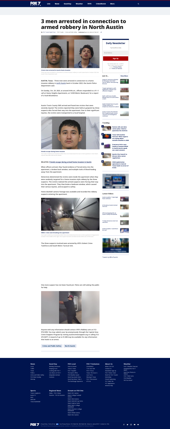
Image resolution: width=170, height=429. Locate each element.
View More (124, 76)
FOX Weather (127, 378)
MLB (31, 397)
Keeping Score (53, 368)
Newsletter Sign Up (110, 371)
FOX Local (72, 364)
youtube (134, 424)
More (112, 4)
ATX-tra (88, 381)
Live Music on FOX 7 (55, 373)
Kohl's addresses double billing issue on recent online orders (110, 97)
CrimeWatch (89, 366)
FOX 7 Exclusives (92, 364)
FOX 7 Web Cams (129, 376)
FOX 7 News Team (110, 373)
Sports (33, 391)
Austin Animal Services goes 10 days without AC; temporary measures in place (110, 105)
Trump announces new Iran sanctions (110, 221)
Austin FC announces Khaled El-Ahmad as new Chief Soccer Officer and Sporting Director (110, 81)
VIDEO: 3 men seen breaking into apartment (55, 233)
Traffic (32, 368)
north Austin (61, 83)
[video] (124, 199)
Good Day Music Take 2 (75, 379)
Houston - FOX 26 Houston (57, 395)
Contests (51, 377)
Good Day (53, 364)
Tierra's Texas (72, 368)
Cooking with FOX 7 (54, 371)
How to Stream (72, 366)
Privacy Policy (117, 67)
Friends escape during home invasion (53, 151)
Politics (32, 373)
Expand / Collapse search (138, 3)
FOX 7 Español (72, 371)
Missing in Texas (91, 377)
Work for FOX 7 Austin (111, 375)
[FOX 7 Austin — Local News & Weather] (36, 4)
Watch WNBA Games (74, 413)
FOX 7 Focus (90, 371)
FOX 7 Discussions (91, 379)
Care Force (89, 375)
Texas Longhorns (35, 393)
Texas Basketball (35, 401)
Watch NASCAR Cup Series (75, 401)
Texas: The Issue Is (91, 373)
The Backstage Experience (75, 381)
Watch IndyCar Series (74, 403)
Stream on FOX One (75, 391)
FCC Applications (110, 383)
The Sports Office (73, 373)
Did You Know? (128, 380)
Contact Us (108, 368)
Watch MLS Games (73, 415)
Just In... (105, 76)
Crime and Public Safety (71, 32)
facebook (124, 424)
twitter (127, 424)
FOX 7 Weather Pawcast (131, 366)
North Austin (70, 346)
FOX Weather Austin (73, 375)
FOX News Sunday (35, 377)
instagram (131, 424)
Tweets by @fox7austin (110, 257)
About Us (108, 364)
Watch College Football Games (74, 396)
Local (32, 366)
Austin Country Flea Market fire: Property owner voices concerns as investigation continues (110, 114)
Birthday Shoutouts (54, 366)
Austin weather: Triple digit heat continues (110, 197)
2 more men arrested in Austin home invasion (55, 70)
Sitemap (32, 379)
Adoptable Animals (54, 375)
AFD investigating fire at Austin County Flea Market (109, 213)
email (138, 424)
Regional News (55, 391)
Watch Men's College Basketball (74, 406)
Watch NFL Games (73, 393)
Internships (108, 377)
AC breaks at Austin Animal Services (109, 205)
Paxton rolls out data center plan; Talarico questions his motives (119, 128)
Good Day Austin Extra (74, 377)
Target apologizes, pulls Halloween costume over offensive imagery (109, 89)
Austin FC (33, 395)
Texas (32, 371)
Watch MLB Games (73, 399)
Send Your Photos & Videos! (129, 373)
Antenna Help (109, 385)
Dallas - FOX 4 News (55, 393)
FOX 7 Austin (60, 32)
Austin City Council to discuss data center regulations (119, 156)
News (32, 364)
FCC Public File (109, 381)
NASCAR (32, 399)
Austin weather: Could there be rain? (110, 229)
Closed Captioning (110, 379)
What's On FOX (109, 366)
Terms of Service (117, 68)
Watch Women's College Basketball (75, 409)
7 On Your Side (90, 368)
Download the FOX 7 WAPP (130, 369)
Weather (127, 364)
